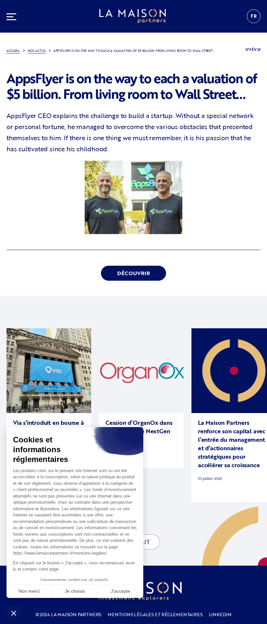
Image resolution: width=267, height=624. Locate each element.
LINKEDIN (220, 614)
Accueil (13, 50)
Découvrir (133, 273)
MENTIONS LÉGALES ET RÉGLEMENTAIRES (155, 614)
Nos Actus (37, 50)
